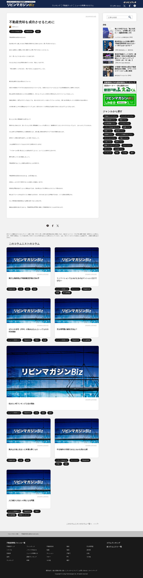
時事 (117, 152)
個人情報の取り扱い (59, 570)
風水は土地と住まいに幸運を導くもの (23, 449)
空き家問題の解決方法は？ (67, 329)
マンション (75, 289)
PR (67, 557)
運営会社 (48, 570)
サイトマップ (93, 570)
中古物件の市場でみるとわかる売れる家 (72, 449)
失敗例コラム (108, 134)
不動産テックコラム (110, 116)
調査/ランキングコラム (111, 145)
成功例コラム (120, 131)
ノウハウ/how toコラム (111, 127)
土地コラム (107, 142)
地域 (57, 292)
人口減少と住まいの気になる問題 (21, 500)
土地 (20, 289)
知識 (38, 31)
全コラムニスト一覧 (114, 547)
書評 (132, 152)
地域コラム (107, 131)
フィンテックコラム (127, 116)
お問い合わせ (117, 6)
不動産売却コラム (110, 120)
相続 (27, 289)
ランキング (56, 5)
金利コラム (119, 142)
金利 (50, 413)
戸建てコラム (124, 138)
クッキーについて (72, 570)
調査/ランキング (24, 515)
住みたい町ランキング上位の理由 (21, 403)
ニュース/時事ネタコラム (84, 5)
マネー (49, 557)
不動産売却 (28, 31)
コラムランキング (113, 543)
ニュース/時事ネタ (62, 289)
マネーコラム (127, 145)
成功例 (89, 550)
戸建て (37, 340)
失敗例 (9, 553)
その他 (124, 152)
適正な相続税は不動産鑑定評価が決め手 (24, 278)
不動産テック (68, 5)
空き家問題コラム (110, 123)
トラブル (9, 550)
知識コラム (126, 127)
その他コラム (119, 149)
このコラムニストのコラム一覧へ (79, 524)
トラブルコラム (124, 123)
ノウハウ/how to (16, 31)
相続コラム (123, 120)
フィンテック (31, 546)
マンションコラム (110, 138)
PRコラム (107, 149)
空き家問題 (66, 292)
